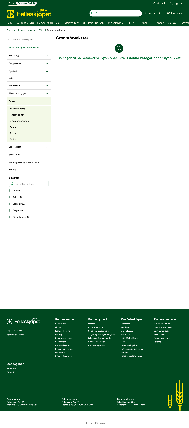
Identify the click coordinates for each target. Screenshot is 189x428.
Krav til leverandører (163, 327)
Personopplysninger (64, 349)
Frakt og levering (62, 331)
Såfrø (41, 30)
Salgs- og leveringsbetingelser (101, 334)
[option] (29, 190)
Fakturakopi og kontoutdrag (100, 338)
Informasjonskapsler (64, 356)
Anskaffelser (159, 334)
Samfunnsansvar (161, 331)
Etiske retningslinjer (129, 345)
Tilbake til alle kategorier (22, 39)
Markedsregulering (96, 345)
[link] (146, 23)
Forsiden (11, 30)
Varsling (157, 341)
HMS (123, 341)
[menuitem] (29, 48)
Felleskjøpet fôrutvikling (131, 356)
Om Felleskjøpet (128, 331)
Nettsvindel (60, 352)
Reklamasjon (60, 341)
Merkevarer (12, 368)
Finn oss (59, 327)
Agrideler (11, 372)
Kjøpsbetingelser (62, 345)
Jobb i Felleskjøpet (129, 338)
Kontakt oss (60, 323)
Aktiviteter (125, 327)
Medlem (91, 323)
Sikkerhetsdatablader (97, 341)
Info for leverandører (163, 323)
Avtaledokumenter (162, 338)
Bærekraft (125, 334)
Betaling (58, 334)
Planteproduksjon (27, 30)
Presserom (125, 323)
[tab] (10, 23)
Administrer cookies (15, 335)
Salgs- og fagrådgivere (98, 331)
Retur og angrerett (63, 338)
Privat (12, 3)
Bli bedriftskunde (95, 327)
